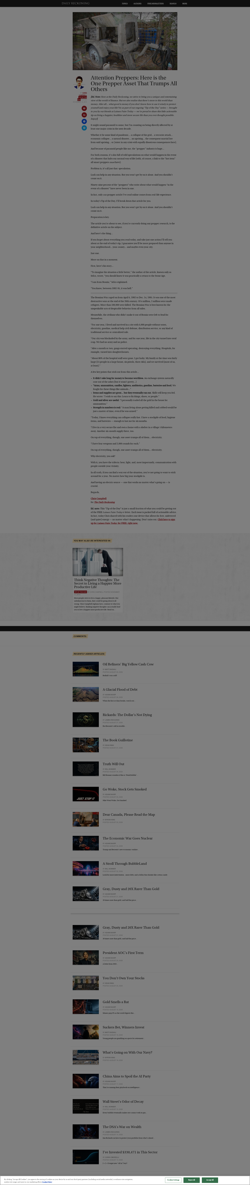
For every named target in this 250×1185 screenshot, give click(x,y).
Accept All (210, 1180)
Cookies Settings (173, 1180)
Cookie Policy (47, 1182)
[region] (125, 1180)
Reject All (191, 1180)
